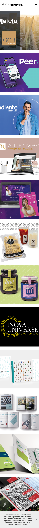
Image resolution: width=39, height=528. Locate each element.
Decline (25, 524)
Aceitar (18, 524)
